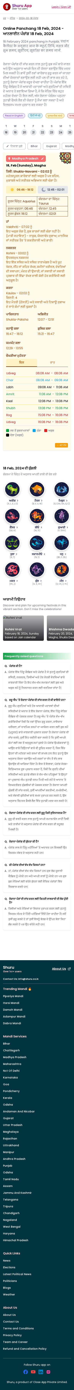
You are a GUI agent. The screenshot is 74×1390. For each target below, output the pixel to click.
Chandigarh (11, 1213)
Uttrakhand (11, 1145)
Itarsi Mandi (11, 1003)
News (6, 1260)
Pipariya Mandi (13, 996)
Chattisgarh (11, 1050)
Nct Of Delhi (11, 1071)
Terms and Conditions (18, 1328)
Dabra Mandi (12, 1023)
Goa (6, 1084)
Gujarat (8, 1118)
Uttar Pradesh (12, 1125)
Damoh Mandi (12, 1010)
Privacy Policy (12, 1335)
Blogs (7, 1288)
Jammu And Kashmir (17, 1193)
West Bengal (11, 1227)
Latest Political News (17, 1274)
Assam (8, 1186)
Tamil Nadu (11, 1179)
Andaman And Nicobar (19, 1111)
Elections (9, 1267)
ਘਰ (4, 18)
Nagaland (10, 1220)
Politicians (10, 1281)
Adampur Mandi (14, 1016)
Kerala (7, 1098)
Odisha (8, 1105)
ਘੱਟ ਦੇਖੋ (63, 445)
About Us (59, 969)
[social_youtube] (33, 1372)
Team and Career (15, 1342)
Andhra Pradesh (14, 1159)
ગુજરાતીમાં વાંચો (55, 115)
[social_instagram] (48, 1372)
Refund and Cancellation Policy (24, 1349)
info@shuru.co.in (28, 979)
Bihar (6, 1044)
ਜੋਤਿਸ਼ (12, 18)
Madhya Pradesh (25, 158)
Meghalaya (11, 1132)
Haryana (9, 1233)
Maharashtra (12, 1064)
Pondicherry (11, 1091)
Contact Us (11, 1322)
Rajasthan (10, 1138)
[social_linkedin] (41, 1372)
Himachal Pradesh (15, 1240)
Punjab (7, 1166)
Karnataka (10, 1077)
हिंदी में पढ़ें (35, 115)
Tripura (8, 1206)
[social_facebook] (25, 1372)
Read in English (14, 115)
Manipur (8, 1152)
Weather (9, 1294)
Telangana (10, 1199)
